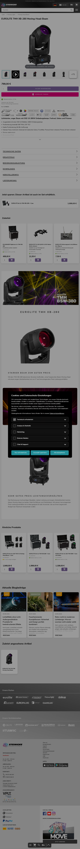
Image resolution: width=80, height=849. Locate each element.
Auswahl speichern (40, 453)
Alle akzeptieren (59, 453)
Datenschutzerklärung (57, 413)
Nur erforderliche (21, 453)
